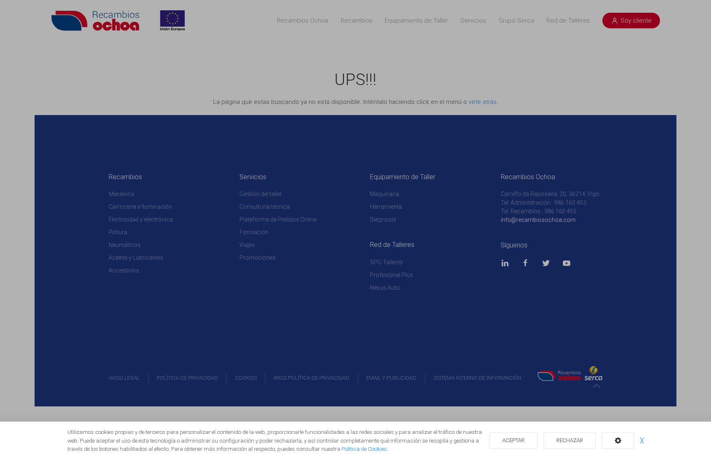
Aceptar (513, 440)
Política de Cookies (364, 448)
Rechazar (569, 440)
